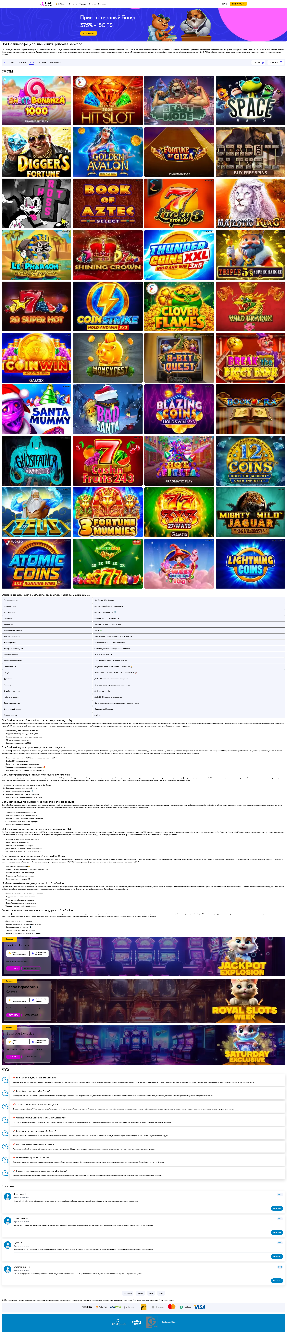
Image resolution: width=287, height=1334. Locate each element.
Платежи (102, 4)
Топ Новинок (41, 62)
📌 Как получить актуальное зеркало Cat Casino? (35, 1078)
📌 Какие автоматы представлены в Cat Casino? (34, 1131)
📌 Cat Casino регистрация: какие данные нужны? (35, 1104)
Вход (224, 4)
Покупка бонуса (55, 62)
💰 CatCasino (60, 4)
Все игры (73, 4)
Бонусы (92, 4)
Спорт (161, 1293)
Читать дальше (31, 968)
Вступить (13, 968)
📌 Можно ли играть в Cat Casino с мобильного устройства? (39, 1118)
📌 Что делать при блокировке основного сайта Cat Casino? (40, 1171)
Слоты (31, 62)
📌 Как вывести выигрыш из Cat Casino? (31, 1157)
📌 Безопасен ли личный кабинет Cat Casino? (33, 1144)
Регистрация (238, 4)
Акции (151, 1293)
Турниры (83, 4)
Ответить (277, 1208)
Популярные (21, 62)
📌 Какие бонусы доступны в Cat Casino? (31, 1091)
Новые (11, 62)
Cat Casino (128, 1293)
